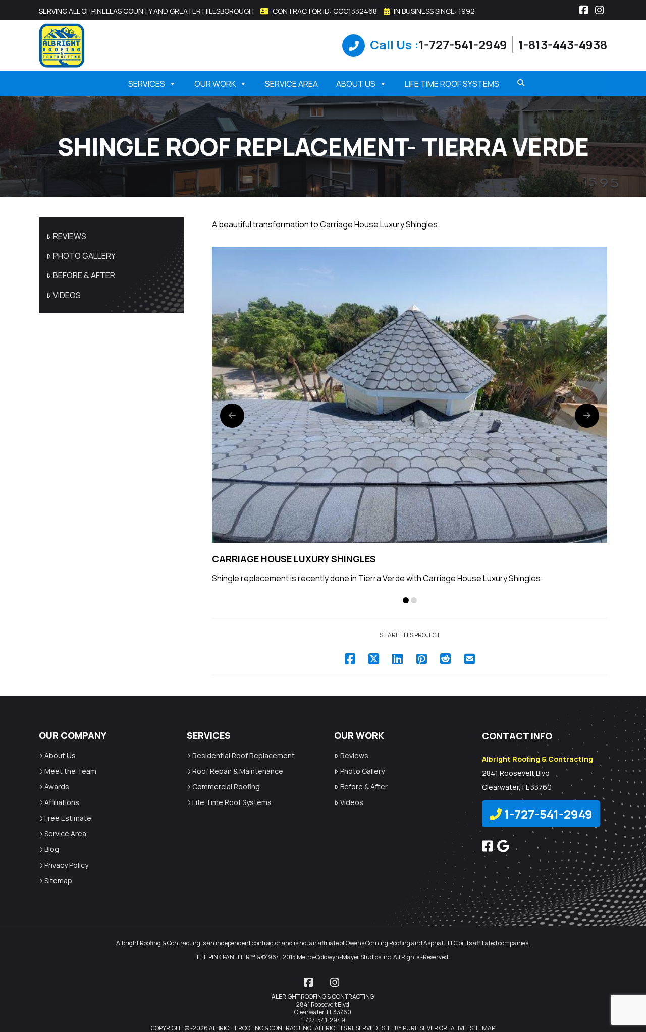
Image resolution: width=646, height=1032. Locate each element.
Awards (56, 786)
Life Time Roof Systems (452, 83)
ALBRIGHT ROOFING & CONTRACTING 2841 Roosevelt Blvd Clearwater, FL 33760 (323, 1004)
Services (146, 83)
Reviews (69, 236)
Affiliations (61, 802)
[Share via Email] (469, 658)
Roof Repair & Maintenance (237, 771)
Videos (67, 295)
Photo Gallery (84, 255)
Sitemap (58, 880)
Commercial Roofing (226, 786)
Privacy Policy (66, 865)
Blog (51, 849)
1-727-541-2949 (463, 44)
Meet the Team (70, 771)
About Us (355, 83)
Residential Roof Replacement (243, 755)
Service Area (291, 83)
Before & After (84, 275)
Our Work (215, 83)
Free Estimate (67, 818)
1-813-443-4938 (562, 44)
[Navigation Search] (517, 82)
